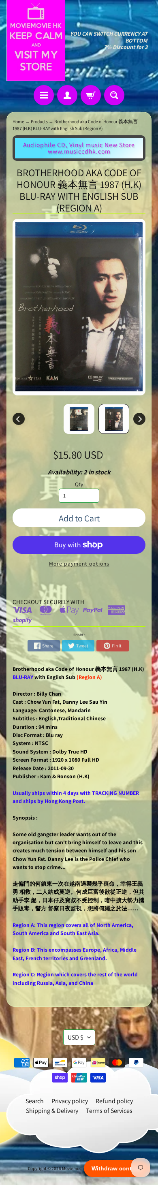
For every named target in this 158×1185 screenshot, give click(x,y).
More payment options (79, 563)
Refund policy (114, 1101)
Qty (79, 484)
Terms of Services (109, 1110)
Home (18, 121)
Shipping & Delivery (52, 1110)
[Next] (139, 419)
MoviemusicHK (76, 1168)
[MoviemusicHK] (35, 40)
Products (39, 121)
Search (35, 1101)
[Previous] (19, 419)
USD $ (75, 1037)
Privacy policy (69, 1101)
